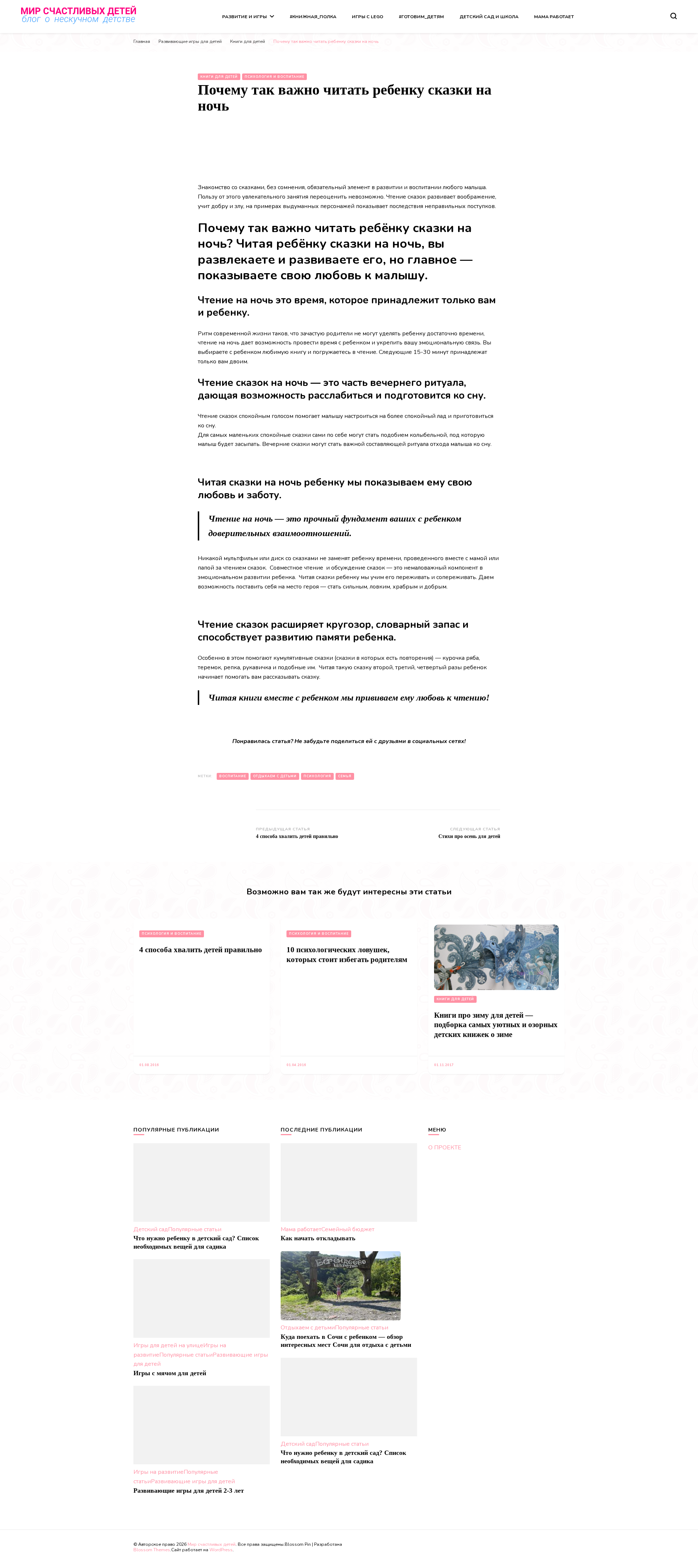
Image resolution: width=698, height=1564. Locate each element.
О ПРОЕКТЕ (444, 1148)
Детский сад (150, 1229)
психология (317, 776)
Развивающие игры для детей (193, 1481)
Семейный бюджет (347, 1229)
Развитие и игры (244, 16)
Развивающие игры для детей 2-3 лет (188, 1490)
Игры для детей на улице (168, 1345)
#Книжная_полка (313, 16)
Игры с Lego (367, 16)
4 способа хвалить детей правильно (200, 949)
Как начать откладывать (318, 1238)
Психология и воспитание (274, 77)
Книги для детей (219, 77)
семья (345, 776)
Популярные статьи (194, 1229)
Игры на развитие (158, 1472)
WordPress (221, 1550)
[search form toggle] (673, 16)
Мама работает (554, 16)
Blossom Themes (151, 1550)
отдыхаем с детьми (275, 776)
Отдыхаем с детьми (308, 1328)
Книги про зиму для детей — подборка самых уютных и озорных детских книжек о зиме (496, 1025)
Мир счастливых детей (212, 1544)
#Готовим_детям (421, 16)
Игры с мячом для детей (169, 1373)
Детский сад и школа (489, 16)
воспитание (232, 776)
